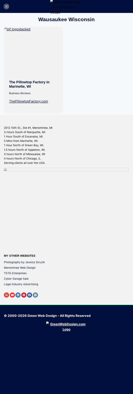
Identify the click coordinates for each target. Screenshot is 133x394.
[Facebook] (29, 295)
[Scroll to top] (128, 380)
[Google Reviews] (6, 295)
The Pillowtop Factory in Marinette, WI (29, 84)
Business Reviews (19, 93)
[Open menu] (6, 6)
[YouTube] (12, 295)
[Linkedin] (18, 295)
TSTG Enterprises (15, 273)
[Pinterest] (23, 295)
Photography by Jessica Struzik (24, 262)
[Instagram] (35, 295)
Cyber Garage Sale (16, 278)
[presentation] (33, 51)
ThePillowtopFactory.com (28, 101)
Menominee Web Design (20, 267)
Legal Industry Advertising (21, 284)
